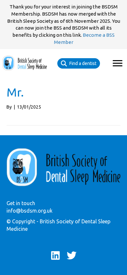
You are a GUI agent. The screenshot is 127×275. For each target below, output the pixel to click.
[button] (117, 63)
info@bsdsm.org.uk (29, 211)
